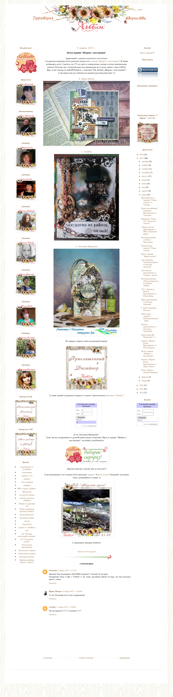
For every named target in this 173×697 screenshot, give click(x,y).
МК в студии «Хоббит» (26, 488)
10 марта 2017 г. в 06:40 (72, 591)
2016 (141, 385)
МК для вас (26, 491)
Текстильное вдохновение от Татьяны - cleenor (149, 272)
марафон (26, 485)
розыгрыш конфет (27, 518)
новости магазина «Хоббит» (27, 499)
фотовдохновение (27, 556)
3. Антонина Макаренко (86, 246)
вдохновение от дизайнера (26, 468)
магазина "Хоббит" (114, 395)
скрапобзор (26, 524)
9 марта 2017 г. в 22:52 (67, 570)
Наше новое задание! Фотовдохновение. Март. (149, 317)
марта (144, 194)
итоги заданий (90, 551)
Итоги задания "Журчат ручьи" (148, 255)
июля (144, 180)
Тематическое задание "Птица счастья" (148, 248)
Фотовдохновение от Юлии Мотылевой (148, 239)
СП (27, 530)
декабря (145, 161)
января (145, 380)
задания (27, 478)
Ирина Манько (87, 78)
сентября (145, 172)
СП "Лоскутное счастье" (27, 540)
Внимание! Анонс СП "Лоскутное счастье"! (148, 221)
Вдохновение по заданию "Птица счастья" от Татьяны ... (149, 201)
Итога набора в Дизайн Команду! (149, 371)
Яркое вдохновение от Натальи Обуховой (149, 301)
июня (144, 183)
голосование (27, 472)
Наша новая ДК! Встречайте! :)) (148, 336)
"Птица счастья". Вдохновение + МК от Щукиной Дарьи (149, 230)
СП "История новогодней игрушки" (27, 535)
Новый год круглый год (27, 504)
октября (145, 169)
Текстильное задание (26, 550)
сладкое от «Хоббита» (27, 527)
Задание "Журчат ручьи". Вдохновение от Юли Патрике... (148, 344)
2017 (141, 158)
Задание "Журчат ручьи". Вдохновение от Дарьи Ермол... (148, 362)
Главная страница (86, 657)
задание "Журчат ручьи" (98, 474)
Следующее (47, 657)
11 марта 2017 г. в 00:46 (66, 607)
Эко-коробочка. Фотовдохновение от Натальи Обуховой (149, 263)
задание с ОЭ (26, 475)
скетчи (27, 521)
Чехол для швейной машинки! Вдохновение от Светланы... (149, 211)
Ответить (52, 583)
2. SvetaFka (86, 151)
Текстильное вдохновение (27, 546)
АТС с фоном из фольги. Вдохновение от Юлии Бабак (148, 292)
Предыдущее (125, 657)
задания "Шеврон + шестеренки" (105, 61)
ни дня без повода (26, 495)
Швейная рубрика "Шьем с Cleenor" (27, 561)
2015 (141, 389)
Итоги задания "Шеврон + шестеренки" (147, 353)
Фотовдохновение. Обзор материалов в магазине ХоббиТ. (149, 282)
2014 (141, 392)
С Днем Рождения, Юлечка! (149, 309)
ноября (145, 165)
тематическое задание (27, 553)
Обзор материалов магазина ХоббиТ (26, 510)
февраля (145, 377)
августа (145, 176)
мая (143, 187)
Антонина (53, 570)
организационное (27, 514)
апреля (145, 191)
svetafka (52, 607)
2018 (141, 154)
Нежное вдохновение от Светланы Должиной (148, 327)
